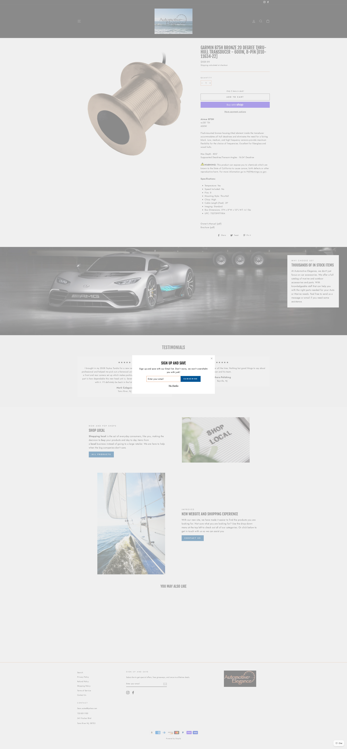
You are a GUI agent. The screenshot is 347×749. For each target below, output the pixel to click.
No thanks (173, 385)
